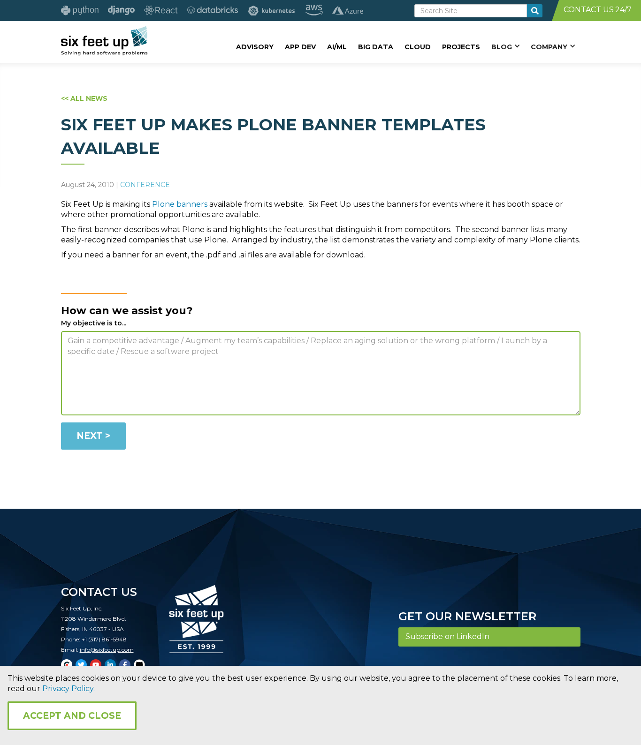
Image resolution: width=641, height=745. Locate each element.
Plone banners (179, 204)
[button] (505, 46)
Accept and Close (72, 715)
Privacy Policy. (68, 688)
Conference (145, 185)
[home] (104, 40)
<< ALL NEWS (84, 98)
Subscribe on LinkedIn (447, 636)
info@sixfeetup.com (107, 649)
